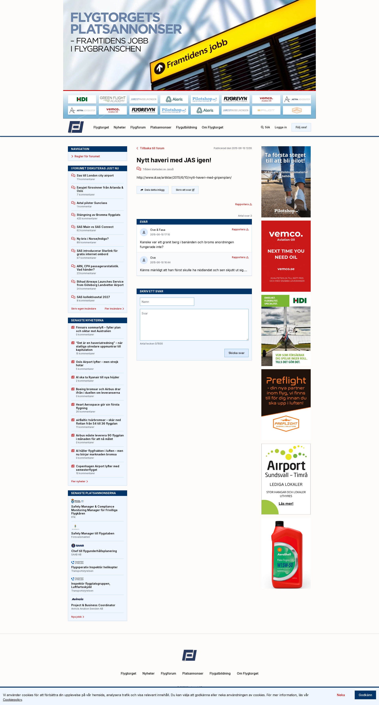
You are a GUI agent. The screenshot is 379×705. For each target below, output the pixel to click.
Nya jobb (76, 616)
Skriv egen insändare (83, 308)
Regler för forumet (87, 156)
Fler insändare (113, 308)
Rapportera (242, 204)
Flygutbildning (186, 127)
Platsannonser (160, 127)
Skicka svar (236, 353)
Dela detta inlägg (154, 189)
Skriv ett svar (183, 189)
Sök (267, 127)
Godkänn (365, 695)
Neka (341, 695)
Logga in (281, 127)
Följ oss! (301, 127)
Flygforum (138, 127)
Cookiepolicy (12, 700)
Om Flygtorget (212, 127)
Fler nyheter (78, 481)
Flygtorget (101, 127)
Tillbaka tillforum (152, 148)
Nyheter (120, 127)
